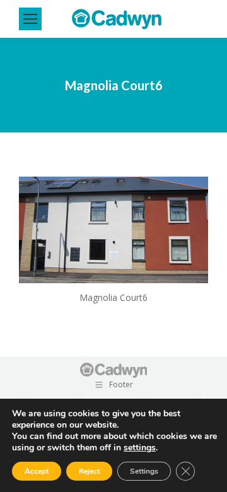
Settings (144, 471)
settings (140, 448)
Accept (37, 471)
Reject (89, 471)
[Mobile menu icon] (30, 19)
